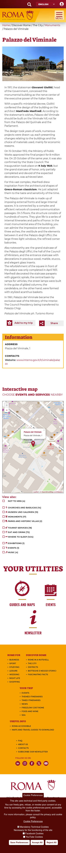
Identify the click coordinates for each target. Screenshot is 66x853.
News (25, 704)
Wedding (14, 674)
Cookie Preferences (33, 795)
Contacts (23, 748)
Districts (33, 667)
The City (32, 663)
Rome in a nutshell (38, 660)
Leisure (13, 671)
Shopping (14, 682)
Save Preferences (19, 842)
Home (6, 25)
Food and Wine (30, 711)
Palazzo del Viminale (33, 432)
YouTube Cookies (34, 836)
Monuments (52, 25)
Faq (20, 741)
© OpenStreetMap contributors (51, 492)
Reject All (51, 842)
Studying (14, 667)
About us (23, 744)
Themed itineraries (32, 696)
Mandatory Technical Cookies (34, 826)
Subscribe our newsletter (33, 752)
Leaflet (36, 492)
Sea (23, 715)
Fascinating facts (38, 674)
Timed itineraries (31, 700)
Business (14, 660)
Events (25, 693)
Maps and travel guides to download (33, 730)
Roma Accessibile (21, 726)
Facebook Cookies (34, 833)
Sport (12, 663)
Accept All (37, 842)
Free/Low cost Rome (33, 707)
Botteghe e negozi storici (42, 671)
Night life (14, 678)
